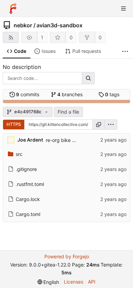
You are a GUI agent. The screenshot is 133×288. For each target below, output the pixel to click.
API (91, 282)
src (19, 154)
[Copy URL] (98, 124)
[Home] (13, 8)
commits (27, 94)
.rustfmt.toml (30, 184)
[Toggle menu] (123, 8)
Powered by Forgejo (66, 256)
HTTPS (13, 124)
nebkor (23, 25)
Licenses (73, 282)
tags (112, 94)
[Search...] (88, 78)
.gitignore (26, 169)
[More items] (125, 51)
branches (70, 94)
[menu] (110, 124)
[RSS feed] (11, 37)
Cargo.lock (28, 199)
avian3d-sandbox (59, 25)
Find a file (68, 112)
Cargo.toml (28, 214)
